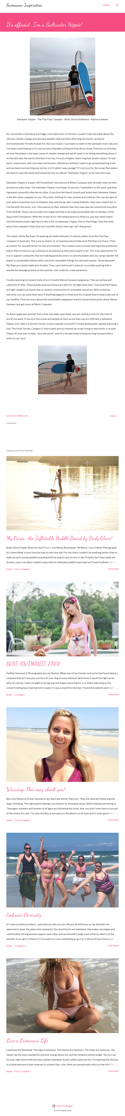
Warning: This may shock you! (35, 789)
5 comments (20, 946)
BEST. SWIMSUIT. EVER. (33, 664)
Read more (114, 569)
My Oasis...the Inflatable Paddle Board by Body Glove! (59, 538)
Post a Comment (22, 569)
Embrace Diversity (23, 915)
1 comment (19, 695)
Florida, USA (22, 416)
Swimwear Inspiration (24, 5)
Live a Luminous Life (27, 1040)
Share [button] (113, 416)
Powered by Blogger (64, 1106)
